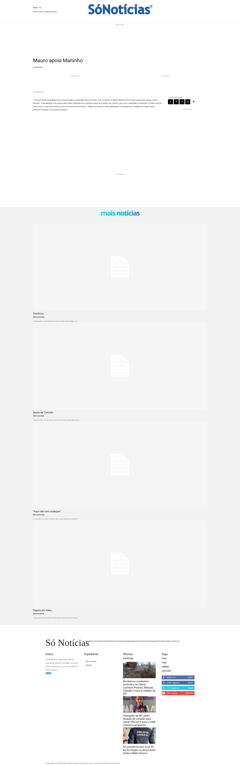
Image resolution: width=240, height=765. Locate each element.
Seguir (190, 683)
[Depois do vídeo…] (120, 563)
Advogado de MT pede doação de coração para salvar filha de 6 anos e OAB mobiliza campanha (139, 720)
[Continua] (120, 267)
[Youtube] (51, 673)
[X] (176, 101)
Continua (38, 313)
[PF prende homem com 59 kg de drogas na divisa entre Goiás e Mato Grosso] (139, 735)
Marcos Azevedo (38, 317)
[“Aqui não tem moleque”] (120, 464)
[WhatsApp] (187, 101)
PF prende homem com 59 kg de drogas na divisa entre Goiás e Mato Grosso (139, 750)
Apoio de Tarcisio (43, 412)
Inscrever (189, 693)
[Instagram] (47, 673)
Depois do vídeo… (43, 610)
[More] (193, 101)
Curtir (190, 677)
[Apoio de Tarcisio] (120, 365)
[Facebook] (170, 101)
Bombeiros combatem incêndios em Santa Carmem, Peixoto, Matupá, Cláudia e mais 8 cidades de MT (139, 687)
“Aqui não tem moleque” (47, 511)
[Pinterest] (182, 101)
